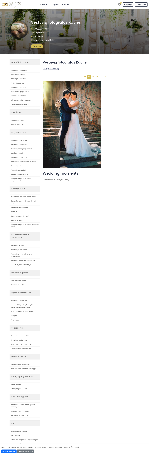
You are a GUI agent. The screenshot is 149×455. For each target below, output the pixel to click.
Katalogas (43, 4)
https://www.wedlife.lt (43, 40)
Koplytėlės (15, 316)
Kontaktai (66, 4)
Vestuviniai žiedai (17, 120)
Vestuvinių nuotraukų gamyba (23, 260)
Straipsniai (54, 4)
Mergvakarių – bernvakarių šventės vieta (25, 225)
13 (85, 77)
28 (97, 77)
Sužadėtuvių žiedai (18, 124)
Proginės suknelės (18, 74)
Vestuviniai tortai (17, 285)
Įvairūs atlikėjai (17, 153)
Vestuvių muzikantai (19, 140)
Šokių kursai (15, 435)
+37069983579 (40, 29)
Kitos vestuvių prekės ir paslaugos (24, 440)
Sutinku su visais (8, 451)
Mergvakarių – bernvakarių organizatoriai (21, 179)
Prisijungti (128, 4)
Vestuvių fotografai (19, 245)
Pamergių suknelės (18, 79)
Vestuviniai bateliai (18, 87)
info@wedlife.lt (40, 32)
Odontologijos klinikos (20, 411)
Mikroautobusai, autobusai (21, 344)
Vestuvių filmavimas (19, 250)
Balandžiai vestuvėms (19, 174)
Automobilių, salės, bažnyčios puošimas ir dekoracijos (22, 306)
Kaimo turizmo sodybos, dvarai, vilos (23, 202)
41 (101, 77)
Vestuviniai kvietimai (19, 157)
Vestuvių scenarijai (18, 170)
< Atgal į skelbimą (51, 68)
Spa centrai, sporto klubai (21, 415)
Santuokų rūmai (17, 220)
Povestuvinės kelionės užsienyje (23, 369)
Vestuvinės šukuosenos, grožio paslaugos (23, 406)
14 (89, 77)
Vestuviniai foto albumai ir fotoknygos (21, 255)
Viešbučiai (15, 212)
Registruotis (141, 4)
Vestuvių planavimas (19, 144)
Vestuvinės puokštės (19, 301)
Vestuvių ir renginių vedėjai (21, 149)
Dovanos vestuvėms (19, 431)
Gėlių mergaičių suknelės (20, 100)
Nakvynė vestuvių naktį (20, 216)
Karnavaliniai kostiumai (20, 104)
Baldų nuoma (16, 384)
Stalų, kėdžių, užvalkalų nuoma (23, 311)
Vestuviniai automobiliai (20, 336)
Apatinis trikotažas (18, 96)
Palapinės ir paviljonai (19, 207)
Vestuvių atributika (18, 166)
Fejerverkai (15, 320)
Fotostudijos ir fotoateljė (21, 265)
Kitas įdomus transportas (21, 348)
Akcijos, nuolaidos (18, 444)
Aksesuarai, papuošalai (20, 91)
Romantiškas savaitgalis (20, 364)
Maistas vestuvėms (18, 281)
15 (93, 77)
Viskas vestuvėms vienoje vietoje (24, 161)
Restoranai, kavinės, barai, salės (23, 197)
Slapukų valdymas (25, 451)
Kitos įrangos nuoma (19, 389)
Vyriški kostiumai (17, 83)
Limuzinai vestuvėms (19, 340)
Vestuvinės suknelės (19, 70)
